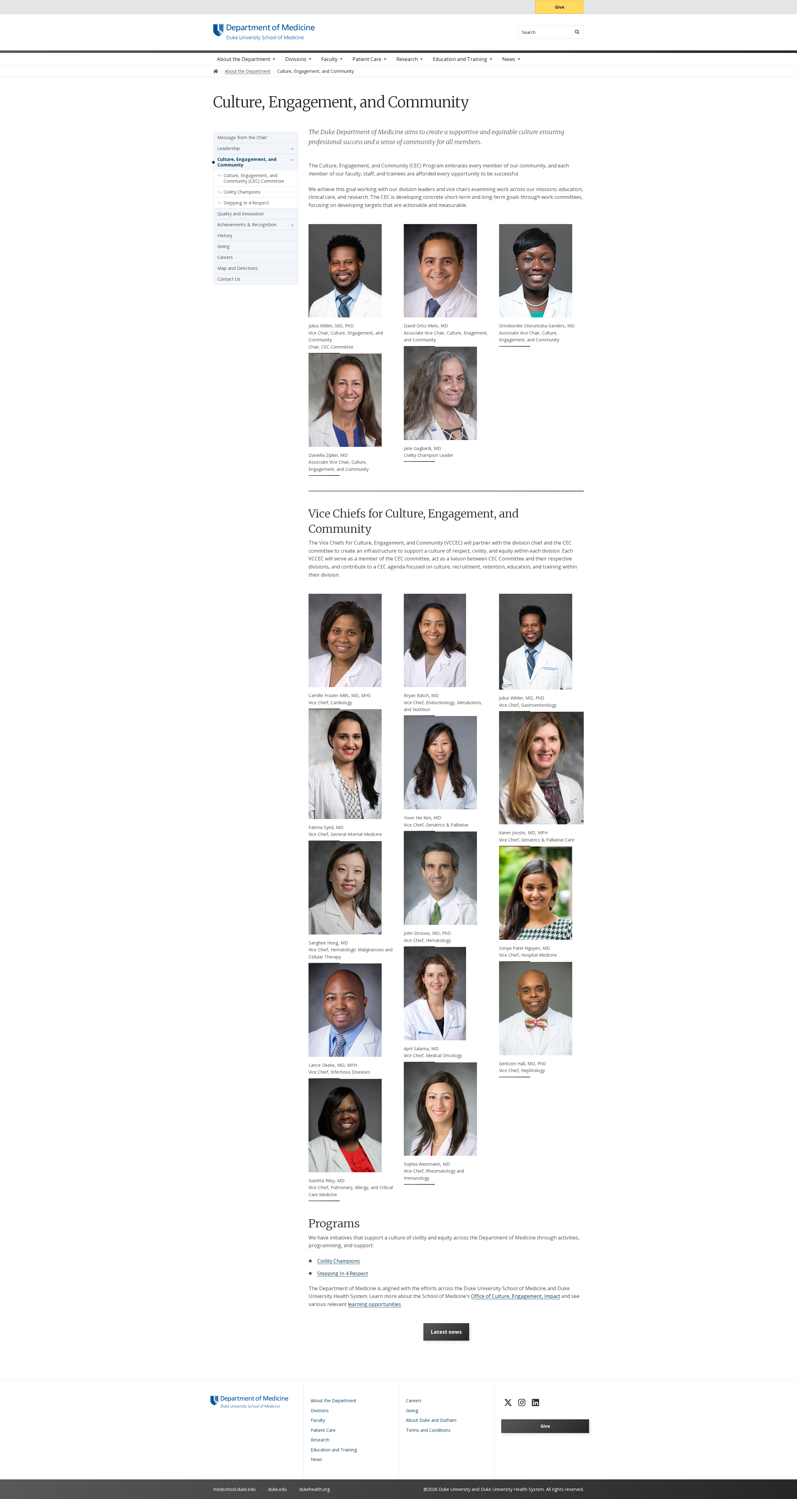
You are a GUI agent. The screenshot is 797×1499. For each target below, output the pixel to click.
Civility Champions (338, 1261)
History (224, 235)
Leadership (228, 148)
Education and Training (460, 59)
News (508, 59)
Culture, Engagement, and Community (246, 162)
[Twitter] (508, 1402)
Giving (223, 246)
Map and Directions (237, 268)
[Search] (577, 32)
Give (559, 7)
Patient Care (366, 59)
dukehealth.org (314, 1489)
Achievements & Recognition (246, 224)
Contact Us (228, 279)
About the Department (243, 59)
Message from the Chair (242, 137)
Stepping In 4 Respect (342, 1273)
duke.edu (277, 1489)
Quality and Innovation (240, 214)
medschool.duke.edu (234, 1489)
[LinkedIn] (535, 1402)
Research (407, 59)
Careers (225, 257)
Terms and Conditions (428, 1430)
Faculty (329, 59)
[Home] (264, 30)
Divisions (295, 59)
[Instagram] (522, 1402)
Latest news (446, 1331)
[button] (291, 148)
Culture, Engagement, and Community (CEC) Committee (254, 178)
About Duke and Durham (431, 1420)
